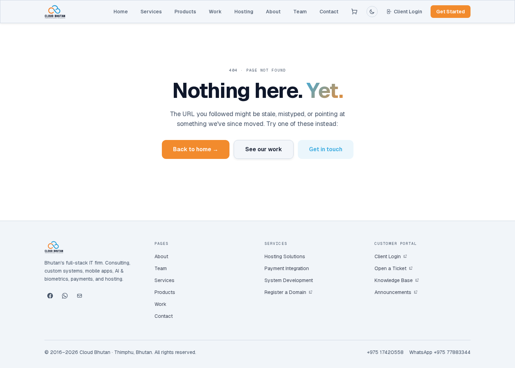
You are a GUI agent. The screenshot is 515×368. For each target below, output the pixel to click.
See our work (263, 149)
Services (151, 11)
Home (121, 11)
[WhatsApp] (64, 295)
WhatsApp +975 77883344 (440, 352)
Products (185, 11)
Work (215, 11)
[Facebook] (50, 295)
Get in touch (325, 149)
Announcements (393, 292)
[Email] (79, 295)
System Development (289, 280)
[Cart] (354, 11)
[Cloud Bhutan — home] (55, 12)
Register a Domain (285, 292)
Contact (329, 11)
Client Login (408, 11)
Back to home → (195, 149)
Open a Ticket (390, 268)
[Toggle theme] (372, 11)
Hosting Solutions (285, 256)
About (273, 11)
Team (300, 11)
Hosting (243, 11)
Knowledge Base (394, 280)
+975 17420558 (385, 352)
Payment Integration (287, 268)
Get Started (450, 11)
